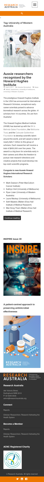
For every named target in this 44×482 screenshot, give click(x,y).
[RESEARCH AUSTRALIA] (15, 5)
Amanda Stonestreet (24, 87)
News (36, 87)
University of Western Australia (13, 91)
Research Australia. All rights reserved (23, 474)
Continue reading (13, 217)
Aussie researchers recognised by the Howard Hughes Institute (18, 79)
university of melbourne (27, 89)
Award (8, 89)
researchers (15, 89)
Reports (6, 410)
